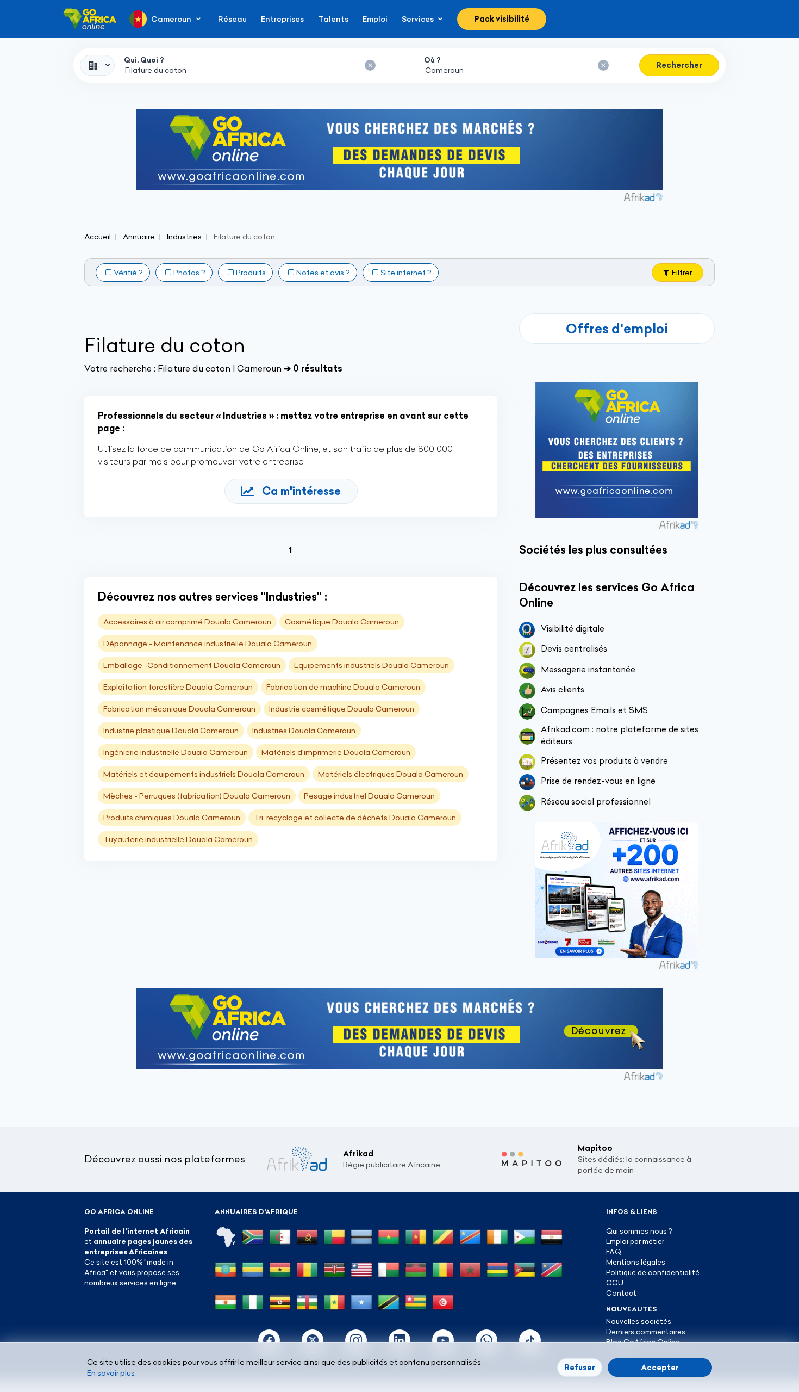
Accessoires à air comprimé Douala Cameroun (187, 622)
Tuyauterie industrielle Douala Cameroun (178, 839)
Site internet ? (406, 272)
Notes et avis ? (323, 272)
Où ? (432, 59)
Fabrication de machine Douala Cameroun (343, 687)
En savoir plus (111, 1373)
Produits (251, 272)
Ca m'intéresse (301, 491)
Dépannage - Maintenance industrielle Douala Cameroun (207, 643)
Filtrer (682, 272)
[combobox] (97, 65)
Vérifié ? (128, 272)
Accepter (660, 1367)
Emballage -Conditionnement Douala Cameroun (191, 665)
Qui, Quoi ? (144, 59)
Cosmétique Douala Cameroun (342, 622)
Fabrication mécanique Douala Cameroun (179, 709)
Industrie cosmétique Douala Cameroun (341, 709)
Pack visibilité (501, 19)
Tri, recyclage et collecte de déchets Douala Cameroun (355, 817)
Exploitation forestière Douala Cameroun (178, 687)
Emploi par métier (635, 1241)
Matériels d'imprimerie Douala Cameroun (335, 752)
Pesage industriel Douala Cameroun (369, 796)
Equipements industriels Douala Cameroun (371, 665)
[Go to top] (752, 1332)
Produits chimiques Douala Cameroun (171, 817)
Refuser (579, 1367)
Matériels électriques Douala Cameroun (390, 774)
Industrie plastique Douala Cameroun (171, 730)
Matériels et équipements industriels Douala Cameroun (203, 774)
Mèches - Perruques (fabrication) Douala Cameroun (196, 796)
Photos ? (189, 272)
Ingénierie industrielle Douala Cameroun (175, 752)
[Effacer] (370, 65)
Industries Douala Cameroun (303, 730)
